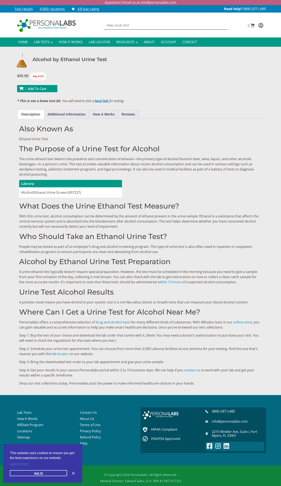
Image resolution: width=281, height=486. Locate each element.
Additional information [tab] (67, 114)
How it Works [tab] (104, 114)
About (149, 42)
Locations (24, 431)
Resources (126, 42)
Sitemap (23, 437)
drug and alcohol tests (113, 322)
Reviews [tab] (128, 114)
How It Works (71, 42)
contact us (192, 370)
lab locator (60, 354)
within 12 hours (170, 282)
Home (23, 42)
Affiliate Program (30, 425)
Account (168, 42)
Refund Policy (90, 437)
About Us (87, 418)
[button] (251, 25)
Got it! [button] (38, 473)
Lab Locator (99, 42)
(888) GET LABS (254, 9)
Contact (189, 42)
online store (242, 322)
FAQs (84, 443)
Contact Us (88, 412)
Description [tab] (30, 114)
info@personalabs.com (158, 2)
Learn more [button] (19, 463)
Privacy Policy (90, 431)
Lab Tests (42, 42)
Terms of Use (90, 425)
